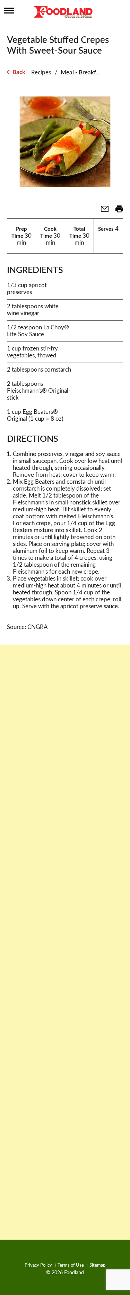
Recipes (41, 72)
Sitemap (97, 1265)
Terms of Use (71, 1265)
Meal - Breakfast (82, 72)
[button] (102, 211)
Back (18, 72)
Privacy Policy (38, 1265)
